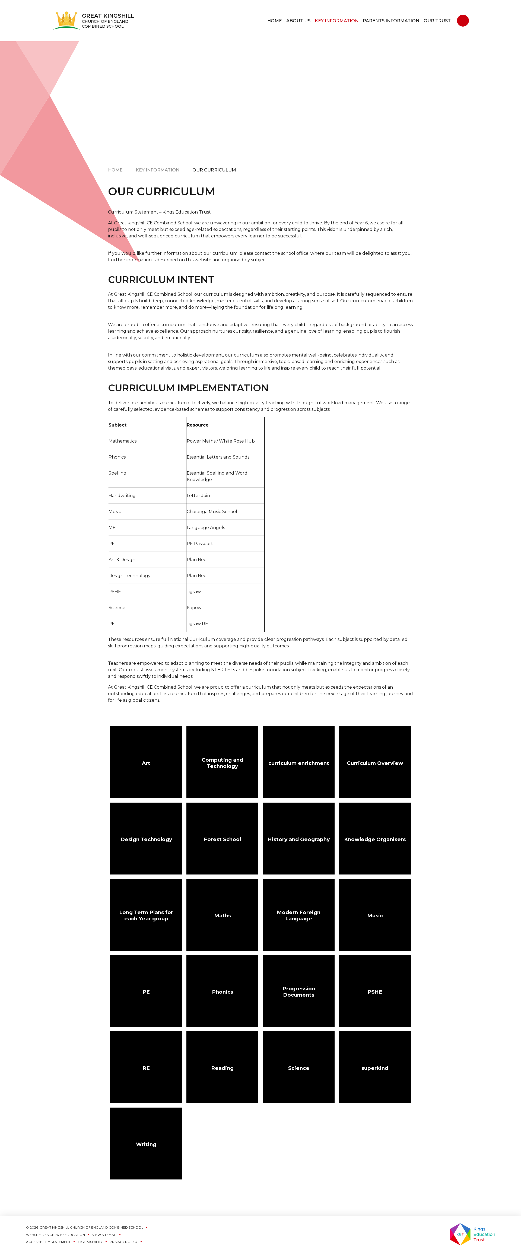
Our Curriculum (214, 170)
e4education (72, 1235)
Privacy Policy (124, 1242)
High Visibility (90, 1242)
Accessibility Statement (48, 1242)
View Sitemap (104, 1235)
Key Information (157, 170)
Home (115, 170)
